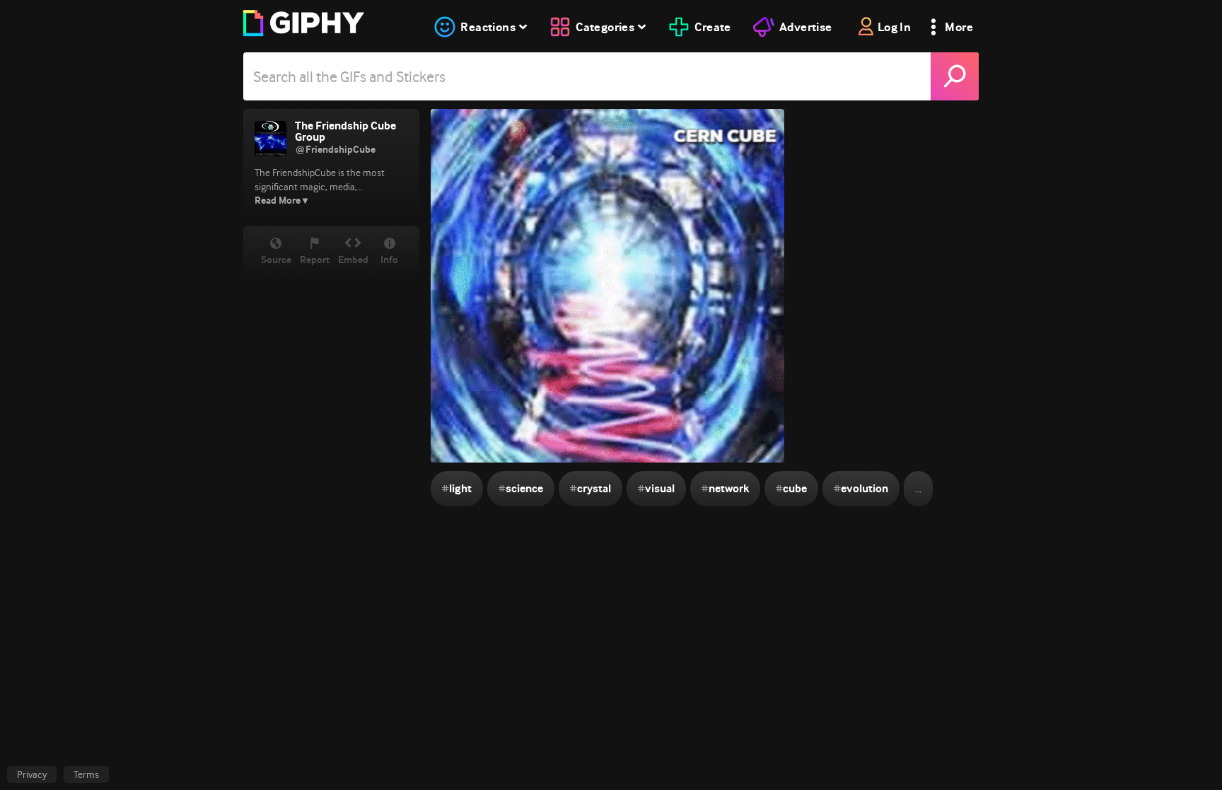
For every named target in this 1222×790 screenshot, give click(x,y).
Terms (86, 774)
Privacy (32, 774)
